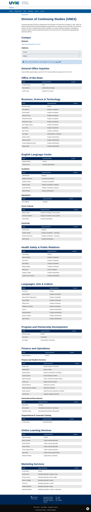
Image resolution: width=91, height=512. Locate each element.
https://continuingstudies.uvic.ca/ (30, 44)
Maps (24, 11)
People (11, 11)
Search (11, 7)
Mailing (25, 56)
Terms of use (37, 507)
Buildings (30, 11)
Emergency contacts (53, 507)
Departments (18, 11)
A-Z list (42, 11)
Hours (59, 498)
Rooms (37, 11)
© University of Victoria (40, 510)
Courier (25, 52)
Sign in (58, 62)
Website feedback (51, 510)
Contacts (60, 500)
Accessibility (44, 507)
